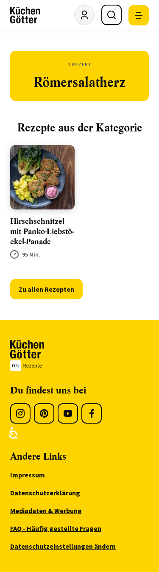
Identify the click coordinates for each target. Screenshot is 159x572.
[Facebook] (91, 413)
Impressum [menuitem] (27, 475)
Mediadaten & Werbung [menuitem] (46, 510)
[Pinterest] (44, 413)
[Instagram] (20, 413)
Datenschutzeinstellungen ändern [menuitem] (63, 546)
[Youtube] (68, 413)
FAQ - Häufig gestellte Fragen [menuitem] (55, 528)
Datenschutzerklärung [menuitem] (45, 492)
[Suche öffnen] (111, 15)
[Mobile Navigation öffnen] (138, 15)
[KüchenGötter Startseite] (25, 15)
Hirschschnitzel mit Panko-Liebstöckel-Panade (42, 231)
